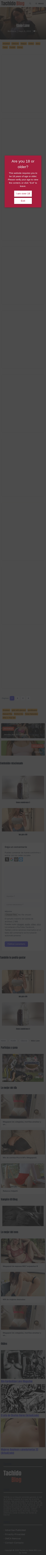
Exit (23, 200)
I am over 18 (23, 193)
